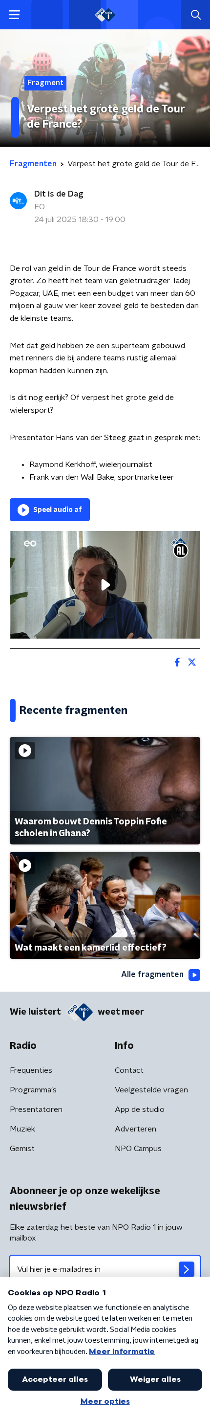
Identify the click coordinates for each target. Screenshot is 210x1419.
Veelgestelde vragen (151, 1090)
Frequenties (31, 1070)
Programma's (33, 1090)
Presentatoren (36, 1109)
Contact (129, 1070)
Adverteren (135, 1129)
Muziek (22, 1129)
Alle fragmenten (152, 974)
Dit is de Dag (58, 194)
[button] (14, 15)
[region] (105, 584)
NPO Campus (138, 1149)
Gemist (22, 1149)
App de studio (140, 1109)
